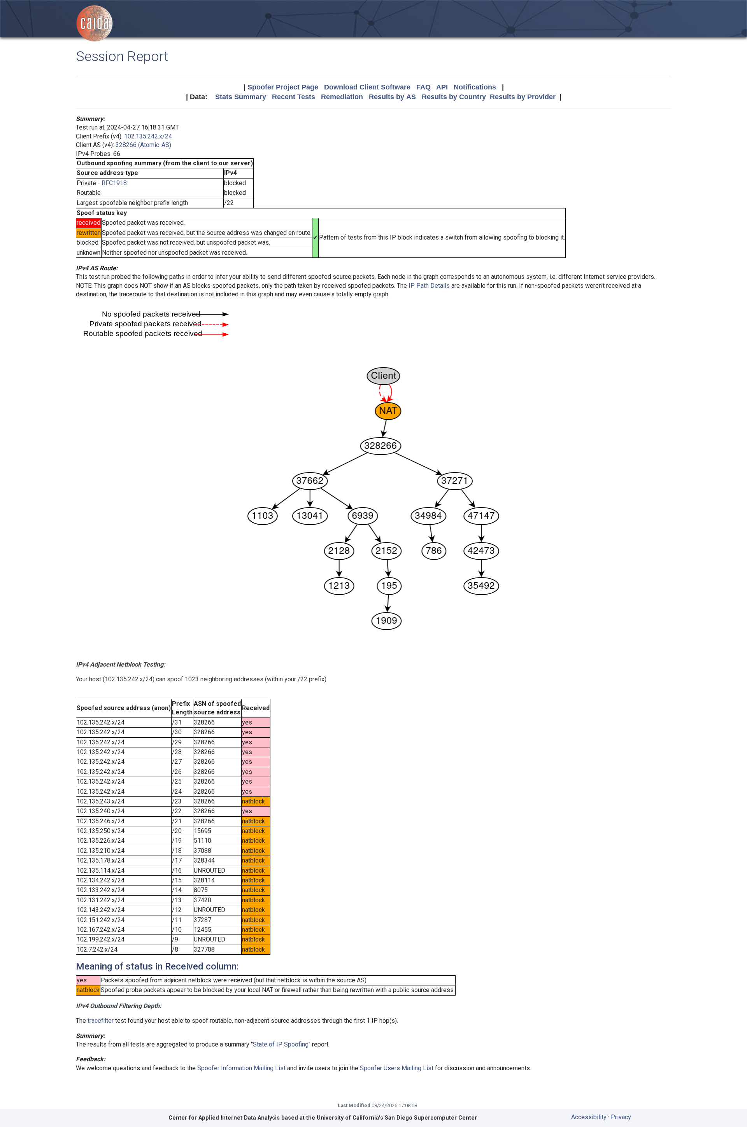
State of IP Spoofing (281, 1044)
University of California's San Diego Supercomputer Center (397, 1118)
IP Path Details (429, 285)
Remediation (342, 97)
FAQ (423, 87)
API (442, 87)
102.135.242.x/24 (148, 136)
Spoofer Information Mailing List (241, 1068)
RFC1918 (114, 183)
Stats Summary (240, 97)
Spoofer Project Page (282, 87)
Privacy (621, 1117)
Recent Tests (293, 97)
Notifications (475, 87)
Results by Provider (523, 97)
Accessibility (589, 1117)
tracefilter (101, 1020)
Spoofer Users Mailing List (396, 1068)
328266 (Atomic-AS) (143, 145)
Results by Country (454, 97)
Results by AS (392, 97)
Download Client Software (367, 87)
